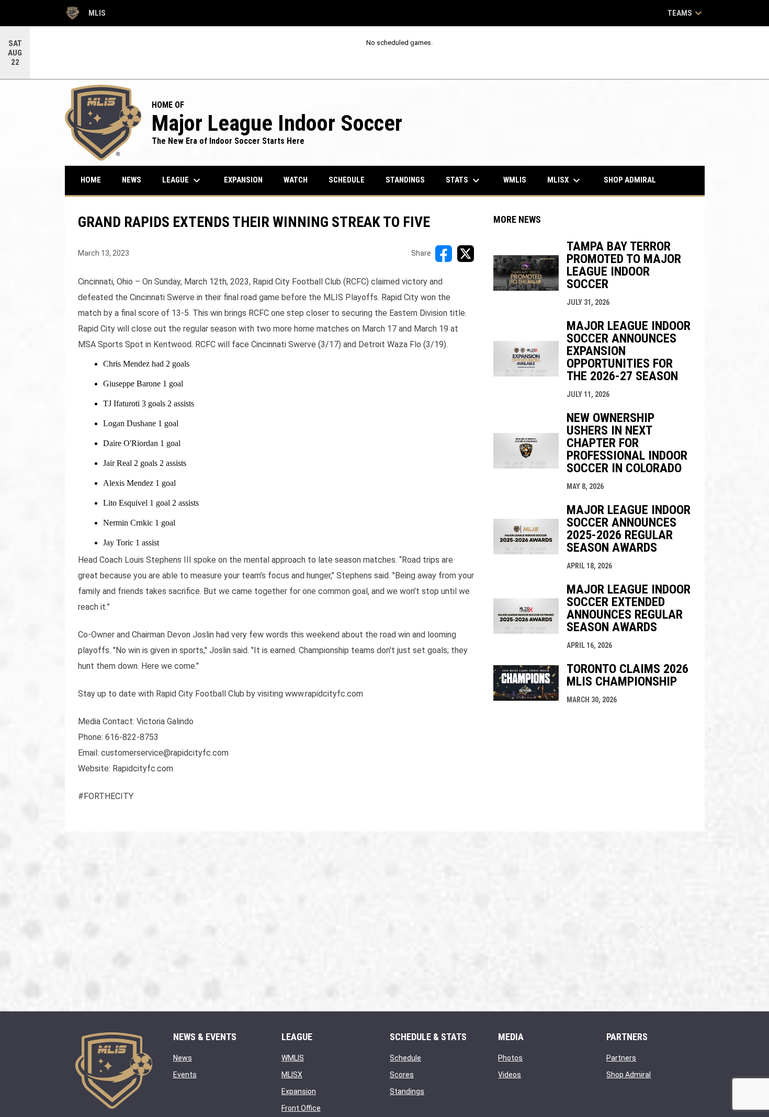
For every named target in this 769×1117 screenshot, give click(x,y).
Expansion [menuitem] (243, 180)
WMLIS (292, 1058)
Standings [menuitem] (405, 180)
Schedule (405, 1058)
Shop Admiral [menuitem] (634, 180)
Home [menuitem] (91, 180)
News (182, 1058)
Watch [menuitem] (296, 180)
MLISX (291, 1074)
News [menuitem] (131, 180)
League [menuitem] (182, 180)
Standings (407, 1091)
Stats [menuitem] (464, 180)
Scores (402, 1074)
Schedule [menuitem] (347, 180)
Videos (509, 1074)
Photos (510, 1058)
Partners (621, 1058)
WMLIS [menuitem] (518, 180)
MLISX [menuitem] (565, 180)
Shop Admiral (628, 1074)
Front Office (301, 1108)
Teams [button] (686, 13)
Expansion (298, 1091)
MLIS (85, 14)
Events (185, 1074)
